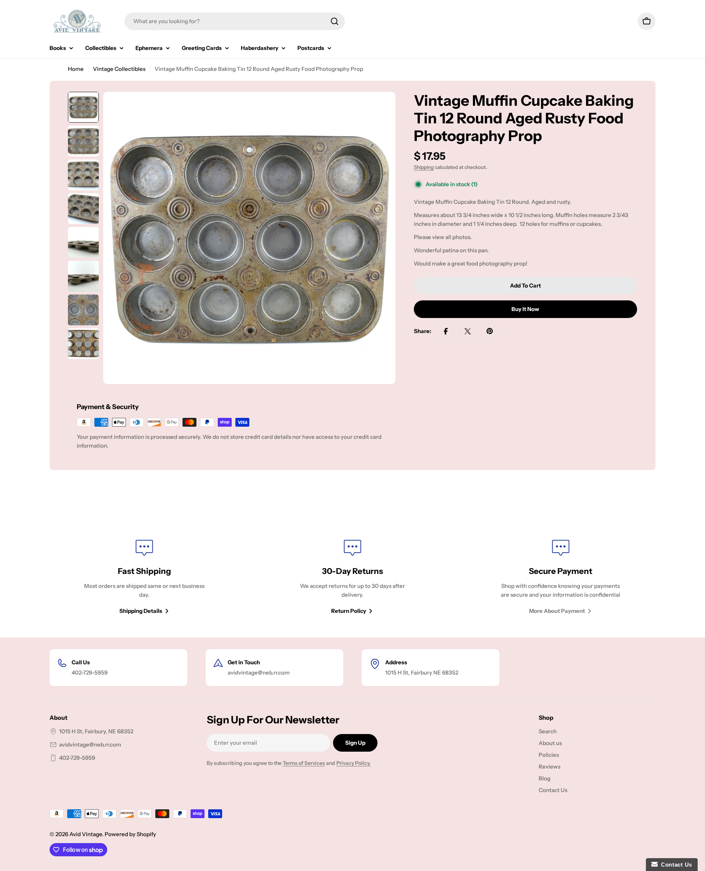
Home (76, 68)
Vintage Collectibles (119, 68)
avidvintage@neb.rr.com (90, 744)
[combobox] (234, 21)
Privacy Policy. (353, 763)
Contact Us (675, 864)
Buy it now (525, 309)
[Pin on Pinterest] (490, 331)
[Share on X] (468, 331)
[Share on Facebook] (446, 331)
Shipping (424, 167)
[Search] (334, 21)
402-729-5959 (77, 757)
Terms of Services (304, 763)
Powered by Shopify (130, 834)
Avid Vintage (85, 834)
